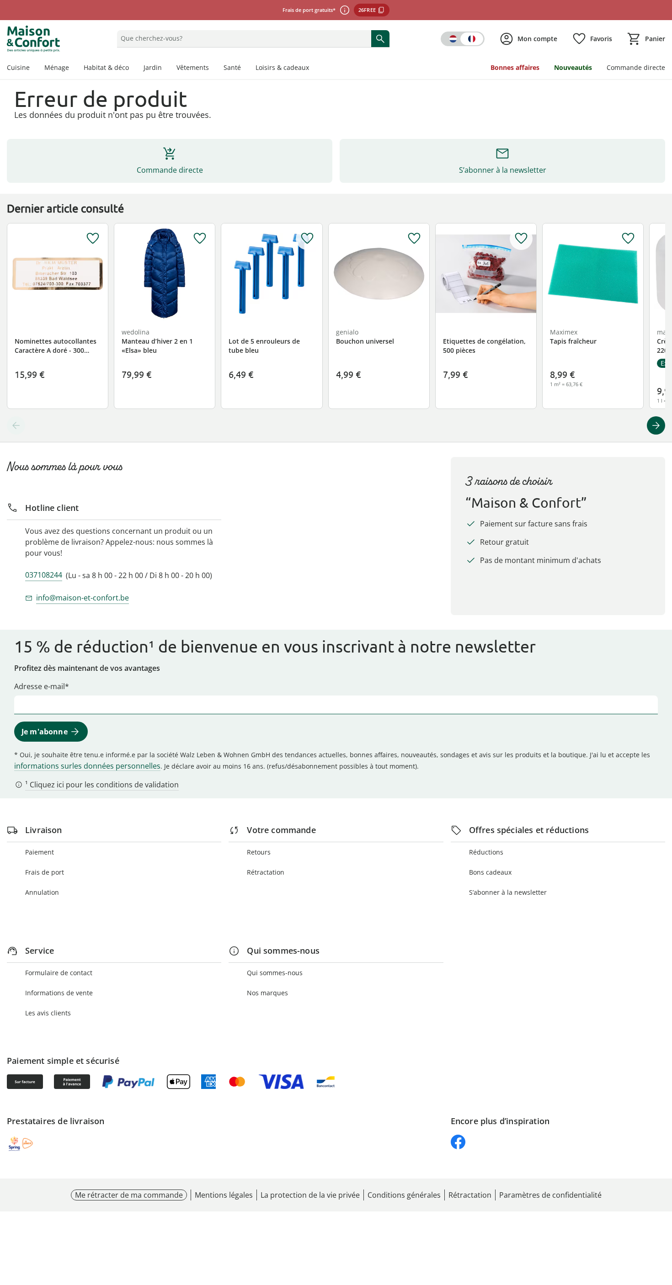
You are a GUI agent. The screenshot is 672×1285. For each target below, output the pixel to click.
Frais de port (44, 872)
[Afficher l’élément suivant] (656, 425)
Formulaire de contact (58, 972)
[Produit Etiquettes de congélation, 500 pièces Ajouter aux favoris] (521, 238)
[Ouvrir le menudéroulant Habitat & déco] (132, 68)
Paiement (39, 852)
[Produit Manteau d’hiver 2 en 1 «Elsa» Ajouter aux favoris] (199, 238)
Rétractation (265, 872)
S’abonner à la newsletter (508, 892)
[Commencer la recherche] (380, 38)
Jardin (153, 67)
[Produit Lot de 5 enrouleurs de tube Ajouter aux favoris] (307, 238)
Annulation (42, 892)
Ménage (56, 67)
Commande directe (636, 67)
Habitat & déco (106, 67)
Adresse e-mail (39, 686)
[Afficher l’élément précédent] (16, 425)
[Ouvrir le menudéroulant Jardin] (165, 68)
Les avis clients (48, 1013)
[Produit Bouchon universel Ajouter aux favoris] (414, 238)
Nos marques (267, 992)
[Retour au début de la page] (661, 1219)
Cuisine (18, 67)
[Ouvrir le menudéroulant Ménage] (72, 68)
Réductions (486, 852)
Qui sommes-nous (275, 972)
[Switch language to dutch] (463, 39)
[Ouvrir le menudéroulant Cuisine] (33, 68)
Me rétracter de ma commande (129, 1195)
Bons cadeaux (490, 872)
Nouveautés (573, 67)
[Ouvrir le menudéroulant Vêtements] (212, 68)
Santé (232, 67)
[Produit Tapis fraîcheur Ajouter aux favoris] (628, 238)
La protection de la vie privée (310, 1195)
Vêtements (192, 67)
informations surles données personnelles (87, 766)
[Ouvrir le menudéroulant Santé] (244, 68)
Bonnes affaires (515, 67)
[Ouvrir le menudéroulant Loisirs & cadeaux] (312, 68)
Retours (259, 852)
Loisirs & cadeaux (282, 67)
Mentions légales (224, 1195)
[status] (242, 38)
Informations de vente (59, 992)
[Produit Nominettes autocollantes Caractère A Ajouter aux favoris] (92, 238)
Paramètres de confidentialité (550, 1195)
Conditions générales (404, 1195)
